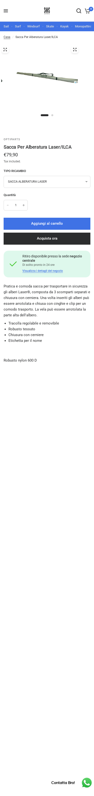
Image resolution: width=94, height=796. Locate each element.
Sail (6, 26)
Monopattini (83, 26)
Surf (18, 26)
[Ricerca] (79, 11)
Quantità (10, 195)
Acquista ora (47, 238)
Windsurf (33, 26)
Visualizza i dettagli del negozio (42, 270)
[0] (86, 11)
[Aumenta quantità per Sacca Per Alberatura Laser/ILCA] (23, 205)
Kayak (64, 26)
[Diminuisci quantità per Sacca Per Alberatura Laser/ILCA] (8, 205)
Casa (7, 37)
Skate (50, 26)
